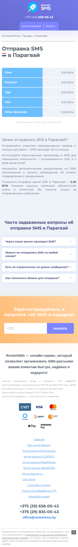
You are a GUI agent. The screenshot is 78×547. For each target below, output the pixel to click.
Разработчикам (39, 496)
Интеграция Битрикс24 (39, 451)
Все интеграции (39, 445)
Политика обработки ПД (39, 491)
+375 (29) (39, 17)
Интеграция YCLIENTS (39, 456)
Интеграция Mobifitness (39, 462)
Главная (39, 439)
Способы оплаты (39, 485)
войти (50, 26)
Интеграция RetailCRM (39, 468)
